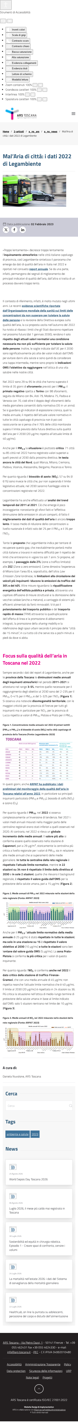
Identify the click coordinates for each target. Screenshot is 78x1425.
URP (68, 1371)
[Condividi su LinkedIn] (22, 229)
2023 (35, 1134)
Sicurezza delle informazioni (45, 1371)
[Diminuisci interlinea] (27, 94)
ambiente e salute (17, 1134)
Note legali (32, 1377)
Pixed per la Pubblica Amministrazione (50, 1409)
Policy (67, 1364)
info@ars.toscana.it (19, 1352)
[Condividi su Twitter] (6, 229)
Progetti (47, 1377)
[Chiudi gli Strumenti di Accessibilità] (10, 21)
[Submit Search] (71, 1106)
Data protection (16, 1371)
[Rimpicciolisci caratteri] (39, 90)
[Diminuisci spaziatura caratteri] (39, 99)
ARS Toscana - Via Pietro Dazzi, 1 (23, 1342)
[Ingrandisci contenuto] (40, 85)
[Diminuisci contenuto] (35, 85)
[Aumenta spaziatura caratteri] (44, 99)
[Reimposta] (3, 21)
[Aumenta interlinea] (32, 94)
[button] (73, 113)
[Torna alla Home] (21, 113)
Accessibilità (14, 1364)
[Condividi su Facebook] (14, 229)
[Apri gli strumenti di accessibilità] (6, 5)
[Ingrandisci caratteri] (44, 90)
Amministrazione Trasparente (42, 1364)
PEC (35, 1352)
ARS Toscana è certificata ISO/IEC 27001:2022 (39, 1400)
